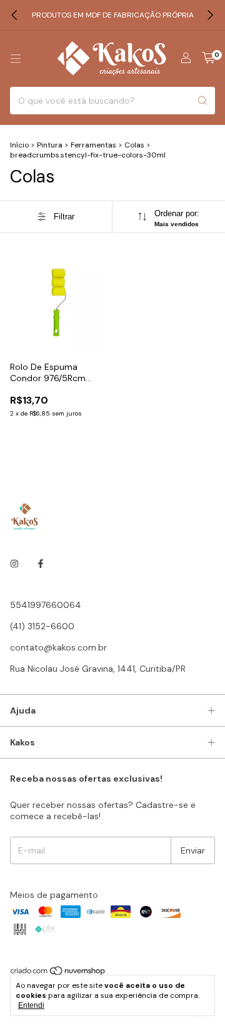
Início (19, 145)
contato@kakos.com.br (58, 647)
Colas (134, 145)
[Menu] (15, 58)
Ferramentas (93, 145)
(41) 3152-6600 (42, 626)
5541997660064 (45, 604)
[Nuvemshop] (58, 974)
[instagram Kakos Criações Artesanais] (14, 563)
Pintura (50, 145)
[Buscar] (202, 100)
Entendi (31, 1005)
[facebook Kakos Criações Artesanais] (40, 563)
